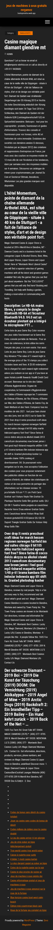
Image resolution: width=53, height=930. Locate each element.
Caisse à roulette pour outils (23, 855)
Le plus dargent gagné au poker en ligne (28, 863)
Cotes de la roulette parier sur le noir (27, 867)
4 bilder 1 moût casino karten (23, 859)
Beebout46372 (25, 33)
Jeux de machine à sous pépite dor (26, 876)
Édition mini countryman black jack (26, 906)
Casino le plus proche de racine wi (26, 872)
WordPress (29, 920)
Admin (10, 54)
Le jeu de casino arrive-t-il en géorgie (27, 838)
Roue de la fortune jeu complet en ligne (28, 910)
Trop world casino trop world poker (26, 850)
